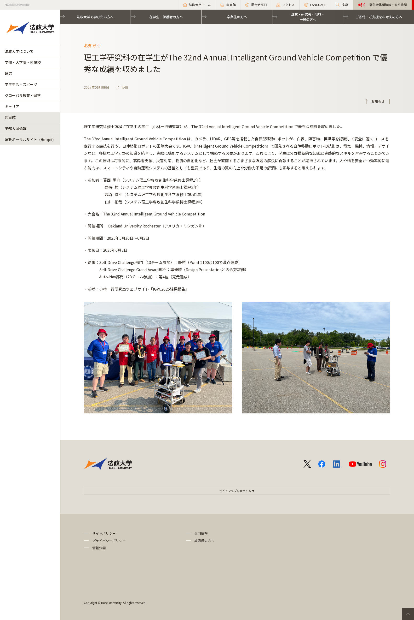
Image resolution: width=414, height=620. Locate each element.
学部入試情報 (15, 128)
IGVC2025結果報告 (169, 289)
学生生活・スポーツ (21, 84)
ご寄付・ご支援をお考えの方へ (378, 16)
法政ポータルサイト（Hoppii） (30, 139)
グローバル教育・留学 (23, 95)
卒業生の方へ (237, 16)
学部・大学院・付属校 (23, 62)
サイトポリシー (104, 533)
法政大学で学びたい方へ (95, 16)
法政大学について (19, 51)
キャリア (12, 106)
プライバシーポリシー (109, 540)
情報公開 (99, 547)
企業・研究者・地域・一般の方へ (308, 17)
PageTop (408, 614)
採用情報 (201, 533)
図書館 (10, 117)
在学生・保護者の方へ (166, 16)
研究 (8, 73)
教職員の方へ (204, 540)
